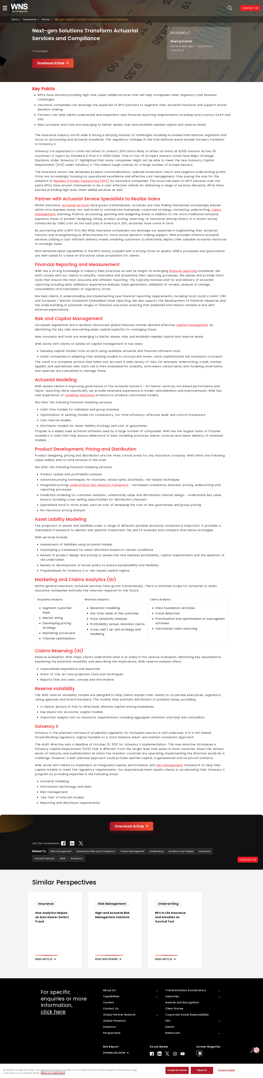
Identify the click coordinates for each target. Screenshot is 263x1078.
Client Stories (174, 1008)
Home (15, 19)
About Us (109, 990)
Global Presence (114, 1020)
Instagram (175, 1054)
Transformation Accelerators (185, 990)
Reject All (202, 1070)
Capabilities (111, 996)
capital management (192, 325)
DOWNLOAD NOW (114, 1053)
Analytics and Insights (181, 851)
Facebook (152, 1054)
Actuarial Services (44, 858)
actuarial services (75, 205)
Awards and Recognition (182, 1002)
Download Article (50, 63)
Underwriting (156, 851)
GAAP (62, 858)
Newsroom (172, 1033)
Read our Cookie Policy (52, 1073)
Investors (109, 1027)
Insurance (204, 851)
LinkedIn (159, 1054)
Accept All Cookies (177, 1070)
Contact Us (111, 1008)
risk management (169, 765)
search (230, 8)
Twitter (167, 1054)
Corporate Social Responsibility (187, 1014)
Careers (108, 1002)
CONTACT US (248, 859)
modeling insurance (80, 395)
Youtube (183, 1053)
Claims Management (132, 851)
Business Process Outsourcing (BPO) (81, 181)
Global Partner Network (119, 1014)
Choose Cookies (226, 1070)
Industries (172, 996)
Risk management (61, 851)
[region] (131, 1071)
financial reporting (183, 271)
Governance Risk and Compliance (96, 851)
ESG (167, 1020)
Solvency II (77, 858)
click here (53, 1011)
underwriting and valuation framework (99, 485)
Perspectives (29, 19)
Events (169, 1027)
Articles (45, 19)
